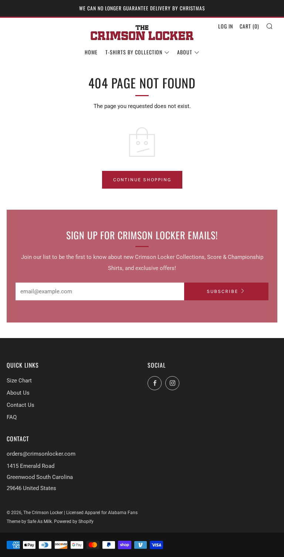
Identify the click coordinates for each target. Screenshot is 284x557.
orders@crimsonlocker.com (41, 453)
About (184, 52)
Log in (225, 26)
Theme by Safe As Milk (29, 521)
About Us (18, 392)
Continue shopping (142, 179)
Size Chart (19, 380)
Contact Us (20, 405)
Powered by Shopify (74, 521)
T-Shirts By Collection (133, 52)
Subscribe (222, 291)
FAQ (12, 417)
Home (91, 52)
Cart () (249, 26)
